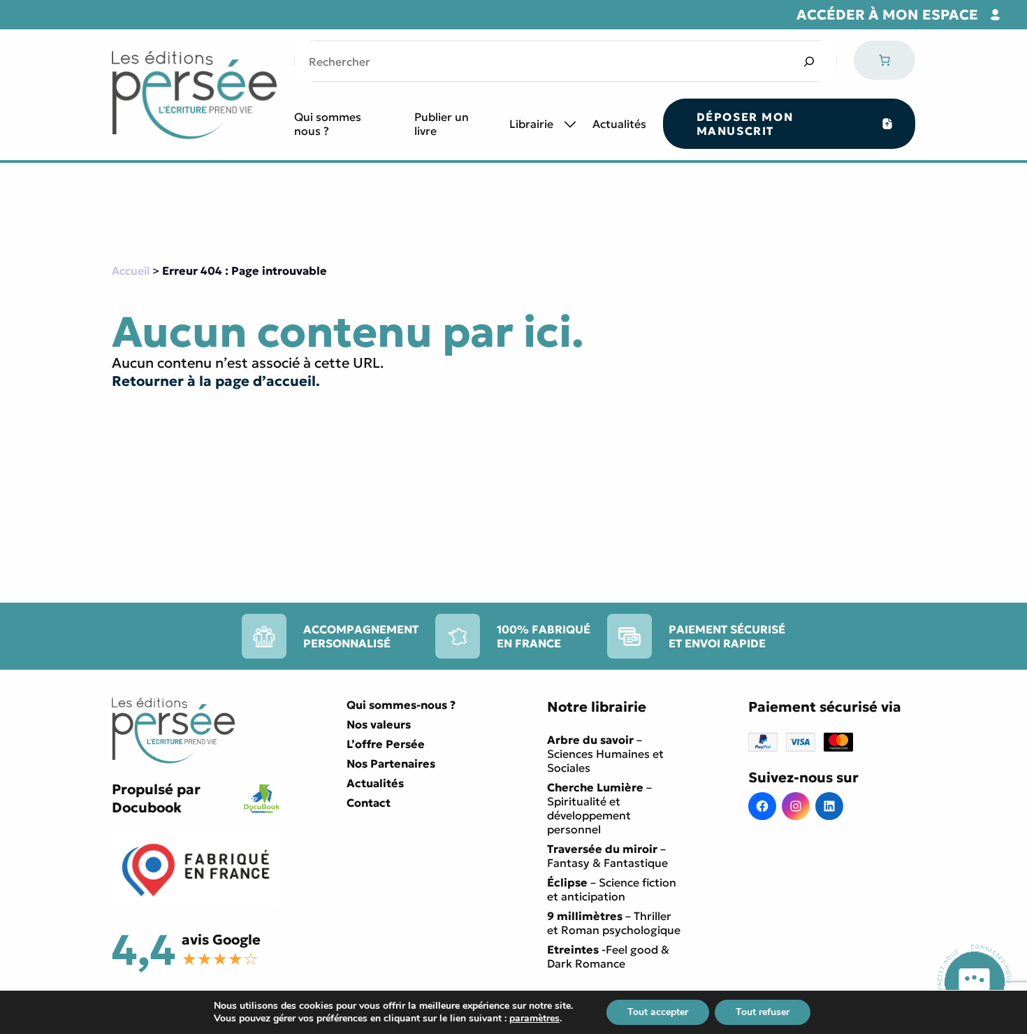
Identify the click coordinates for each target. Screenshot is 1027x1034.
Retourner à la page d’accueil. (216, 381)
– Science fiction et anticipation (611, 889)
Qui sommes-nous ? (401, 705)
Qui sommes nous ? (327, 124)
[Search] (808, 61)
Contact (369, 803)
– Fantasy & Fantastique (607, 856)
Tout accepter (657, 1012)
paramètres (534, 1018)
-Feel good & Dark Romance (608, 956)
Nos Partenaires (391, 763)
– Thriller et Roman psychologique (613, 923)
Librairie (531, 124)
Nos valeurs (379, 724)
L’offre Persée (386, 744)
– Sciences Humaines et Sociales (605, 754)
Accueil (131, 271)
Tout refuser (762, 1012)
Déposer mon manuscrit (745, 124)
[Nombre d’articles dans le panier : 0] (884, 60)
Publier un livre (441, 124)
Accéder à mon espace (887, 15)
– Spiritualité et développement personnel (599, 808)
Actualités (619, 124)
